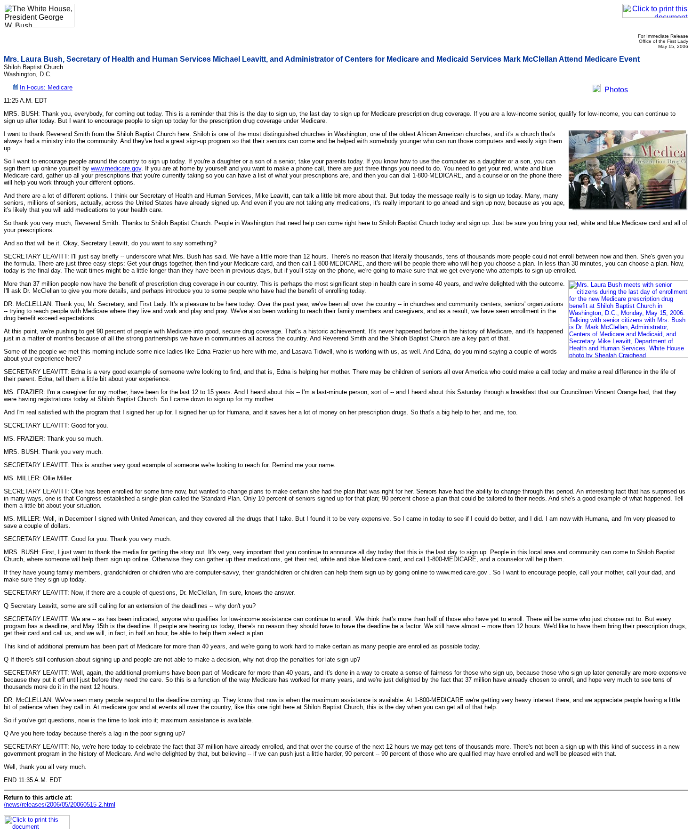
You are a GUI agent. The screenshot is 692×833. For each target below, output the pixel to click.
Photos (616, 90)
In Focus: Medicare (46, 87)
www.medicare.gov (116, 168)
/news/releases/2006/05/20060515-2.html (59, 804)
